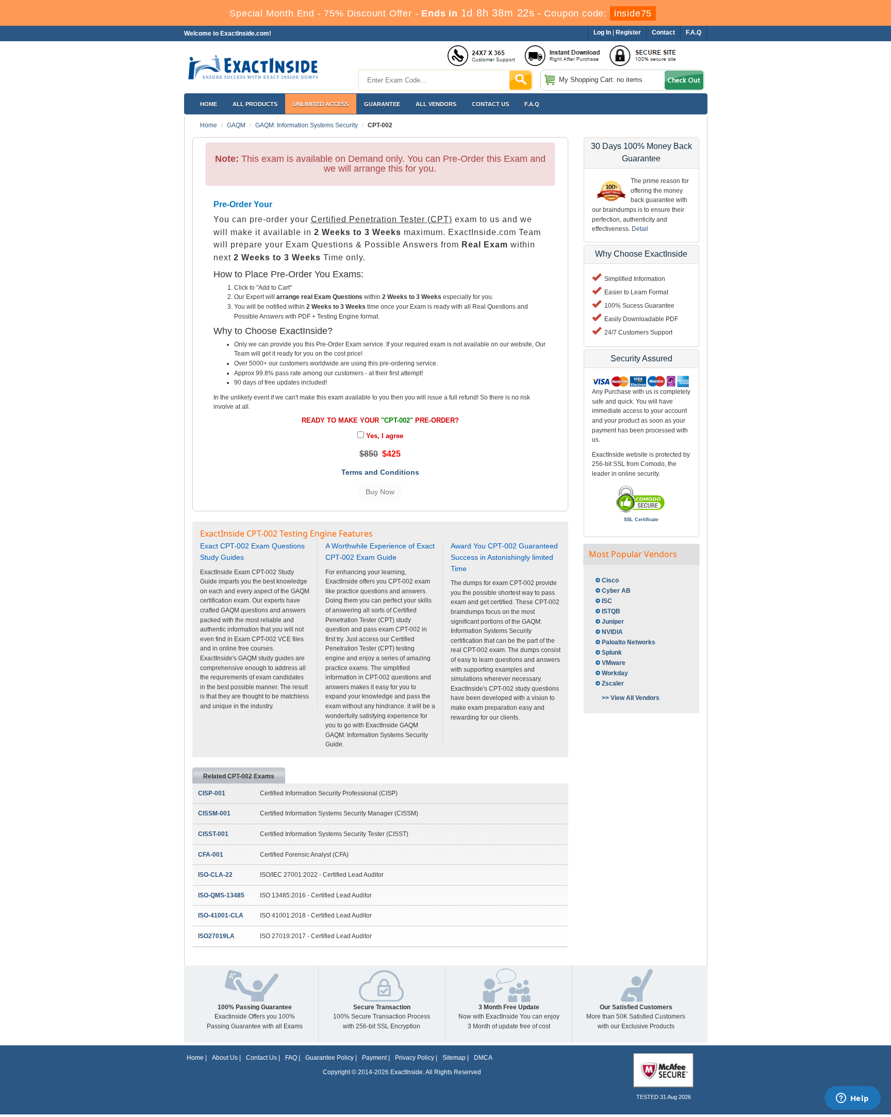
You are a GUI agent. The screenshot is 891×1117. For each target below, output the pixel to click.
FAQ (291, 1057)
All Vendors (436, 104)
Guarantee (382, 104)
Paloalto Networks (628, 642)
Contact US (490, 104)
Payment (374, 1057)
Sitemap (454, 1057)
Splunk (612, 652)
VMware (613, 662)
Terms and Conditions (380, 472)
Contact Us (261, 1057)
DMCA (483, 1057)
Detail (640, 228)
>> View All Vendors (630, 698)
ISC (607, 601)
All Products (255, 104)
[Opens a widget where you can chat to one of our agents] (852, 1099)
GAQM (236, 125)
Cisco (610, 580)
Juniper (613, 621)
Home (208, 104)
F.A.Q (531, 104)
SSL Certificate (641, 519)
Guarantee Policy (329, 1057)
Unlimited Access (321, 104)
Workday (615, 673)
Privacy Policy (414, 1057)
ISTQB (611, 611)
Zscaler (613, 683)
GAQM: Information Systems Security (306, 125)
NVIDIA (612, 632)
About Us (225, 1057)
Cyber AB (616, 590)
